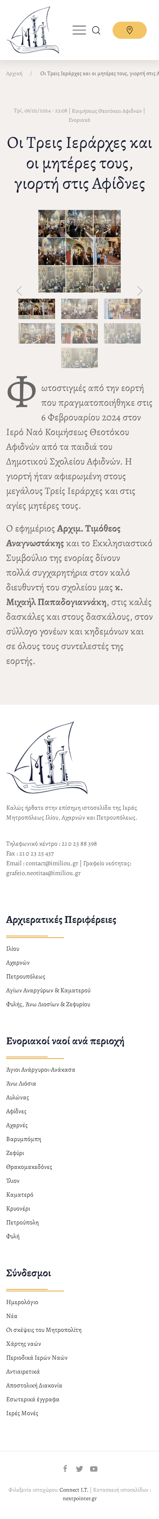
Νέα (12, 1315)
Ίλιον (13, 1180)
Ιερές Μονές (22, 1413)
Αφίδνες (16, 1111)
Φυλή (13, 1236)
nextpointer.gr (80, 1498)
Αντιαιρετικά (23, 1371)
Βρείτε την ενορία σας (130, 30)
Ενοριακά (79, 120)
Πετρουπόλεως (25, 976)
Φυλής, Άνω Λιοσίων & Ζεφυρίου (48, 1004)
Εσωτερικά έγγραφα (33, 1399)
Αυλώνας (17, 1097)
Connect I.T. (74, 1490)
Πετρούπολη (22, 1222)
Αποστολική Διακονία (34, 1385)
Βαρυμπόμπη (23, 1139)
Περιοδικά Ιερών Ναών (37, 1357)
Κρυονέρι (18, 1208)
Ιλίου (12, 948)
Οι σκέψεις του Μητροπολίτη (44, 1329)
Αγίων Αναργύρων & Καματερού (48, 990)
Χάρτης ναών (23, 1343)
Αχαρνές (17, 1125)
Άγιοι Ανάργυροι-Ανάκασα (40, 1069)
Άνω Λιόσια (21, 1083)
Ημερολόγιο (22, 1302)
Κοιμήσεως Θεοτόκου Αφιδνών (107, 111)
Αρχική (14, 73)
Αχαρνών (18, 962)
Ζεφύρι (15, 1152)
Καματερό (19, 1194)
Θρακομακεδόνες (29, 1166)
